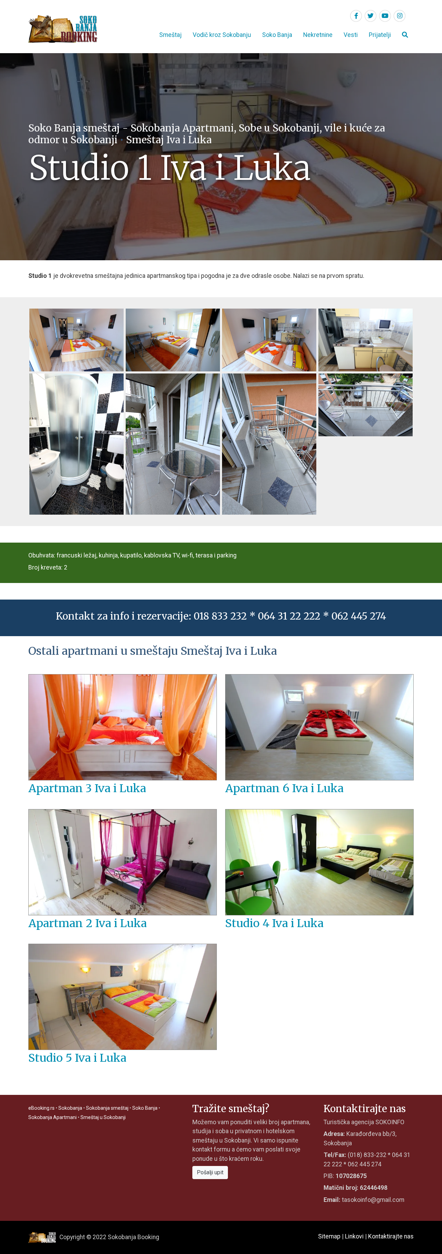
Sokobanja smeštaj (107, 1108)
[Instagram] (399, 15)
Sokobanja (70, 1108)
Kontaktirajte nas (391, 1236)
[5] (76, 443)
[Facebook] (356, 15)
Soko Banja (277, 34)
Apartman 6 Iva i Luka (284, 788)
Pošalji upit (210, 1172)
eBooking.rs (41, 1108)
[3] (269, 339)
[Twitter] (370, 15)
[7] (269, 443)
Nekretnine (318, 34)
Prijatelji (380, 34)
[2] (173, 339)
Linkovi (354, 1236)
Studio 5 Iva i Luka (77, 1058)
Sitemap (329, 1236)
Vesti (351, 34)
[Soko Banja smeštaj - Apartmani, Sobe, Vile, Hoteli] (62, 28)
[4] (365, 339)
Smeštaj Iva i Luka (169, 140)
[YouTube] (385, 15)
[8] (365, 404)
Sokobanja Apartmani (52, 1117)
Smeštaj (170, 34)
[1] (76, 339)
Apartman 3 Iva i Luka (87, 788)
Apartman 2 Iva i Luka (87, 923)
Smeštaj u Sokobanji (103, 1117)
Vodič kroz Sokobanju (222, 34)
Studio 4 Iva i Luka (274, 923)
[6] (173, 443)
